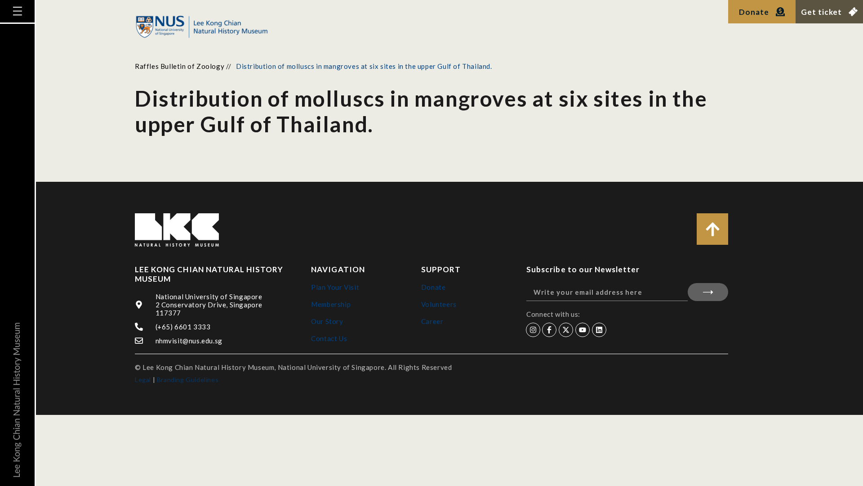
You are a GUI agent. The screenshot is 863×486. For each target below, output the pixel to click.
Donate (433, 287)
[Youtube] (582, 330)
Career (432, 321)
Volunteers (439, 304)
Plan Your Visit (335, 287)
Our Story (327, 321)
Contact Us (329, 338)
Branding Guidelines (187, 379)
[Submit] (708, 292)
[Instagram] (533, 330)
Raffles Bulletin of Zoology (179, 66)
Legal (143, 379)
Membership (331, 304)
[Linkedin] (599, 330)
